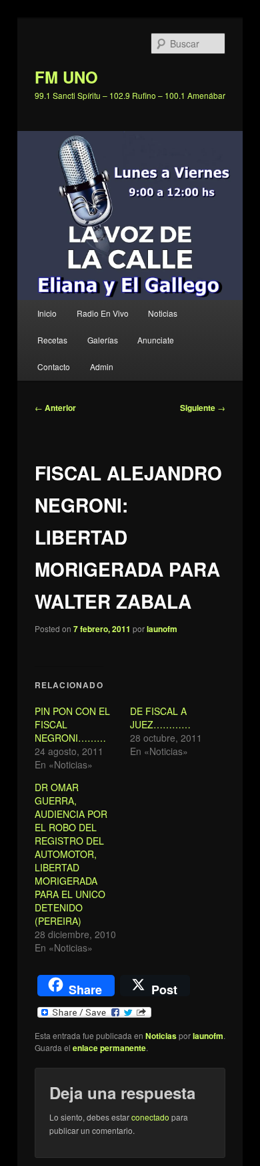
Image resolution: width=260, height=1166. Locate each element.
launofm (162, 629)
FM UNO (66, 76)
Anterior (55, 408)
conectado (150, 1117)
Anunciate (155, 339)
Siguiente (202, 408)
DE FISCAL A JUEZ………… (160, 717)
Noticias (162, 313)
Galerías (102, 339)
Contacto (53, 366)
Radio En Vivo (103, 313)
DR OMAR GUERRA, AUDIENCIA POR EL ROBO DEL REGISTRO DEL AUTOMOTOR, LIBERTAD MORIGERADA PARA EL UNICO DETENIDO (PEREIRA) (71, 853)
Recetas (52, 339)
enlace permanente (109, 1048)
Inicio (47, 313)
